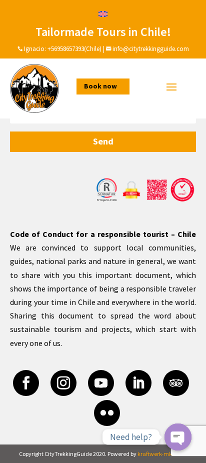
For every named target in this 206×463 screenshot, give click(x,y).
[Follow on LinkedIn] (139, 383)
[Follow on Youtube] (101, 383)
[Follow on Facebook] (26, 383)
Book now (100, 86)
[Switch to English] (103, 13)
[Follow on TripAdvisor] (176, 383)
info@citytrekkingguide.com (150, 48)
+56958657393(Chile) (74, 48)
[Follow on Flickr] (107, 413)
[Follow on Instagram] (63, 383)
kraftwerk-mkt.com (162, 454)
